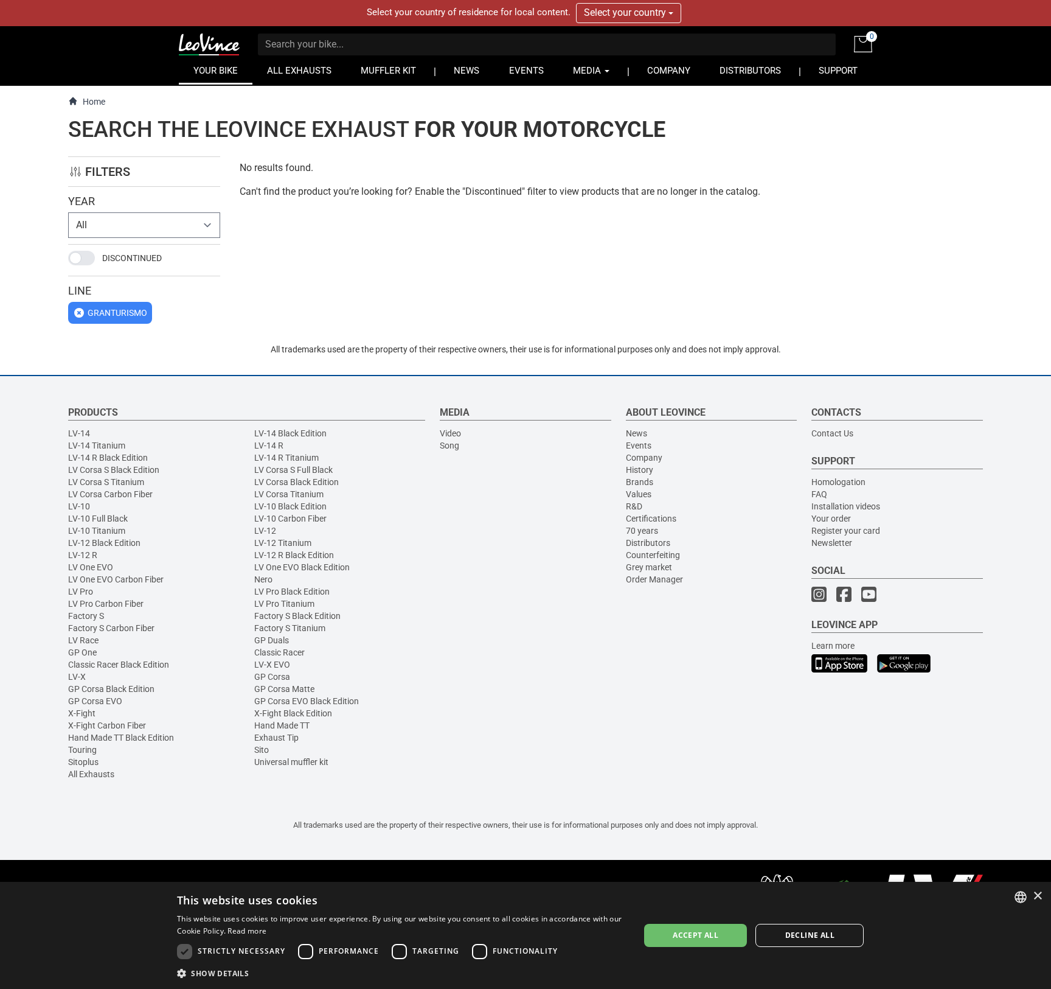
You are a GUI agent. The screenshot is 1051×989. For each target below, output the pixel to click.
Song (449, 445)
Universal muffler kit (291, 762)
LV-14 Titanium (96, 445)
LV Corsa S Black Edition (113, 470)
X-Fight (81, 713)
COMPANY (668, 71)
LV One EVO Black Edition (302, 567)
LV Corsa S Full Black (293, 470)
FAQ (819, 494)
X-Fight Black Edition (293, 713)
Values (638, 494)
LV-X (77, 677)
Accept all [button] (695, 935)
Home (94, 102)
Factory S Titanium (289, 628)
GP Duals (271, 640)
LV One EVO (90, 567)
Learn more (833, 646)
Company (644, 458)
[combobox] (1021, 897)
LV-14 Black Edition (290, 433)
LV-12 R (82, 555)
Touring (82, 750)
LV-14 (79, 433)
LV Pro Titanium (284, 604)
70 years (642, 531)
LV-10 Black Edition (290, 506)
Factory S (86, 616)
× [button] (1037, 896)
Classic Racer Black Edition (118, 664)
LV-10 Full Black (98, 518)
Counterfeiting (653, 555)
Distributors (648, 543)
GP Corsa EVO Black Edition (306, 701)
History (639, 470)
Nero (263, 579)
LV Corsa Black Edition (296, 482)
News (636, 433)
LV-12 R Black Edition (294, 555)
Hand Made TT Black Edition (121, 738)
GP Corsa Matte (284, 689)
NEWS (466, 71)
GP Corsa (272, 677)
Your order (831, 518)
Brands (639, 482)
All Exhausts (91, 774)
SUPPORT (838, 71)
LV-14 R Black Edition (108, 458)
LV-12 (265, 531)
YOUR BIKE (215, 71)
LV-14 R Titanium (286, 458)
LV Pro (80, 591)
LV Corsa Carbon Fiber (110, 494)
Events (638, 445)
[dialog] (525, 935)
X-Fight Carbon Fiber (107, 725)
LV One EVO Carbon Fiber (116, 579)
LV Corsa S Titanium (106, 482)
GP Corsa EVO (95, 701)
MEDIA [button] (588, 71)
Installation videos (845, 506)
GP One (82, 652)
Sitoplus (83, 762)
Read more (246, 931)
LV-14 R (268, 445)
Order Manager (654, 579)
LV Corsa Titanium (289, 494)
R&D (634, 506)
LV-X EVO (272, 664)
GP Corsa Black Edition (111, 689)
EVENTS (526, 71)
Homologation (838, 482)
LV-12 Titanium (282, 543)
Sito (261, 750)
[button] (401, 973)
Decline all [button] (809, 935)
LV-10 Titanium (96, 531)
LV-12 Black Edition (104, 543)
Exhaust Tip (276, 738)
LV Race (83, 640)
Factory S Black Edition (297, 616)
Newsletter (831, 543)
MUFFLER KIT (388, 71)
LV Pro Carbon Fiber (106, 604)
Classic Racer (279, 652)
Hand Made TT (282, 725)
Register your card (845, 531)
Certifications (651, 518)
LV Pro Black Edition (292, 591)
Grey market (649, 567)
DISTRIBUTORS (750, 71)
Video (450, 433)
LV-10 (79, 506)
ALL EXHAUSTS (299, 71)
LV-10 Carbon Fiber (290, 518)
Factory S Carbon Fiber (111, 628)
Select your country (626, 12)
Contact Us (832, 433)
